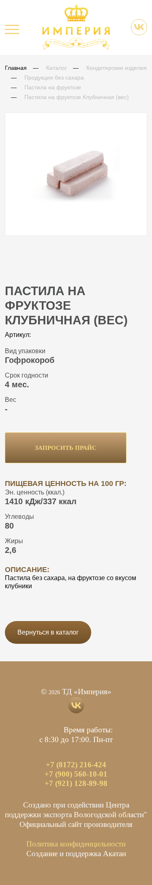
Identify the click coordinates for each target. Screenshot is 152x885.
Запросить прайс (65, 448)
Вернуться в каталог (48, 632)
